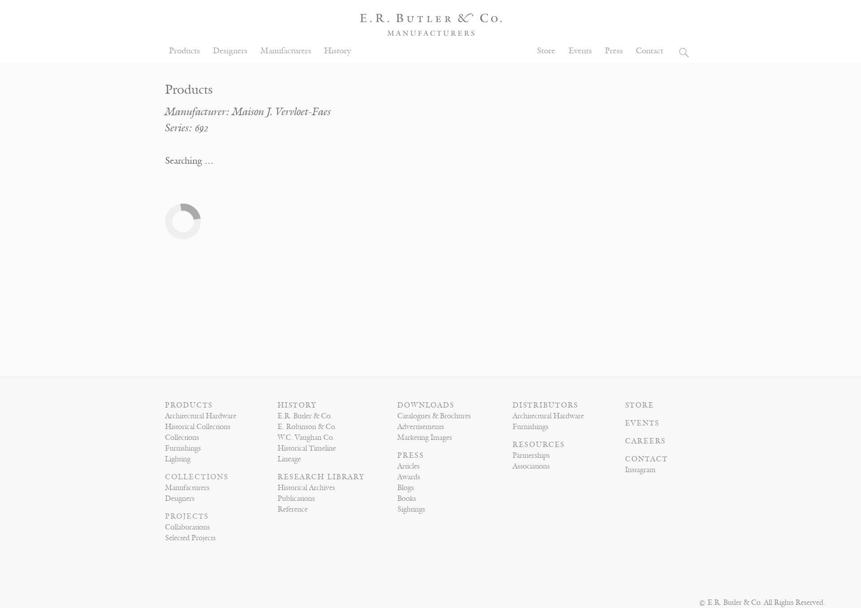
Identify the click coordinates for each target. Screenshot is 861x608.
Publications (296, 498)
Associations (531, 466)
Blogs (405, 487)
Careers (645, 441)
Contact (649, 51)
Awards (408, 477)
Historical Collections (197, 426)
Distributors (545, 405)
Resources (539, 444)
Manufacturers (286, 51)
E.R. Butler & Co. (305, 416)
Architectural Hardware (200, 416)
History (337, 51)
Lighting (178, 459)
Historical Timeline (307, 448)
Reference (293, 509)
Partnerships (531, 455)
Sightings (411, 509)
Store (546, 51)
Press (614, 51)
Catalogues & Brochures (434, 416)
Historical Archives (306, 487)
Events (580, 51)
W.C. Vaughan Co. (306, 437)
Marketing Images (424, 437)
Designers (230, 51)
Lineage (289, 459)
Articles (408, 466)
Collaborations (187, 527)
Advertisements (420, 426)
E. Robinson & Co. (307, 426)
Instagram (640, 469)
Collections (182, 437)
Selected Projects (190, 538)
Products (184, 51)
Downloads (426, 405)
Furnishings (183, 448)
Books (406, 498)
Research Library (321, 477)
